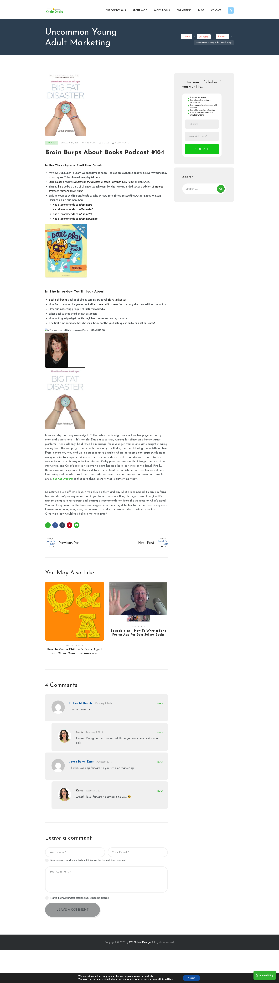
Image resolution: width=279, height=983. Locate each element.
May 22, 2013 (138, 627)
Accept (191, 977)
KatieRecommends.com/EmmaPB (72, 204)
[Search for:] (204, 188)
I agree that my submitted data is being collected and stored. (80, 898)
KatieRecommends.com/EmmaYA (72, 214)
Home (186, 36)
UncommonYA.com (103, 304)
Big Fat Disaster (117, 299)
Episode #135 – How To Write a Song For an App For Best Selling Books (138, 632)
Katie (79, 732)
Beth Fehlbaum (58, 299)
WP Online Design (140, 942)
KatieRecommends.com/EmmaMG (73, 209)
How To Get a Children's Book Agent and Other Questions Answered (75, 651)
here (97, 177)
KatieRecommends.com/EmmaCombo (75, 218)
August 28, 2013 (74, 645)
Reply (160, 703)
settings (169, 979)
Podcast (222, 36)
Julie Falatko (56, 181)
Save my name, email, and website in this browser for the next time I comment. (88, 860)
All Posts (203, 36)
